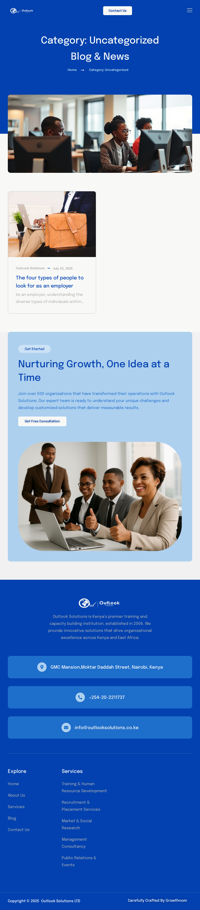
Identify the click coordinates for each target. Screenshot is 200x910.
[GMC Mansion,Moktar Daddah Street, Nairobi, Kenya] (42, 667)
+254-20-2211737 (107, 697)
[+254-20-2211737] (80, 697)
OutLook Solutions (30, 268)
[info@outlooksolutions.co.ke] (66, 727)
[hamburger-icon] (190, 11)
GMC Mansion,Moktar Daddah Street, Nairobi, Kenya (107, 667)
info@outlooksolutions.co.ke (107, 728)
